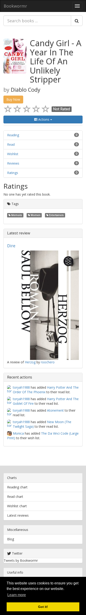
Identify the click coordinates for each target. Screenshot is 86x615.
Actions (43, 119)
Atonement (55, 410)
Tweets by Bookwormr (21, 560)
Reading (13, 135)
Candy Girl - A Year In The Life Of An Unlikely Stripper (55, 61)
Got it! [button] (43, 607)
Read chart (15, 496)
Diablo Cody (25, 89)
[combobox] (37, 20)
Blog (10, 539)
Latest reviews (18, 515)
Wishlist (12, 154)
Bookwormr (15, 6)
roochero (48, 362)
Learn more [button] (16, 595)
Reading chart (17, 487)
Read (11, 144)
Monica (18, 433)
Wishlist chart (17, 506)
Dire (11, 245)
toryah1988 (21, 387)
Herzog (30, 362)
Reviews (13, 163)
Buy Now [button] (13, 99)
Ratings (12, 173)
